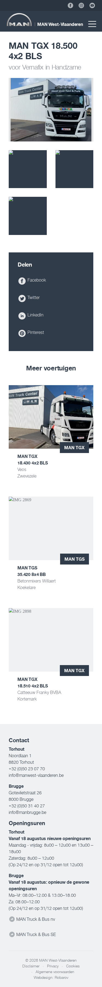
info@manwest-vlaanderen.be (36, 775)
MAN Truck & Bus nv (35, 919)
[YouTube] (92, 5)
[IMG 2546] (27, 215)
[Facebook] (70, 5)
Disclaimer (30, 966)
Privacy (52, 966)
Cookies (73, 966)
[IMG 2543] (27, 169)
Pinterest (35, 332)
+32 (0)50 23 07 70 (27, 769)
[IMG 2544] (74, 169)
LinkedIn (35, 315)
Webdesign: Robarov (51, 977)
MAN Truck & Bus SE (35, 934)
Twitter (33, 297)
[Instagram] (81, 5)
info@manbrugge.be (27, 812)
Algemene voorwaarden (55, 971)
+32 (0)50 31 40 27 (27, 806)
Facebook (36, 280)
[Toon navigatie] (92, 24)
